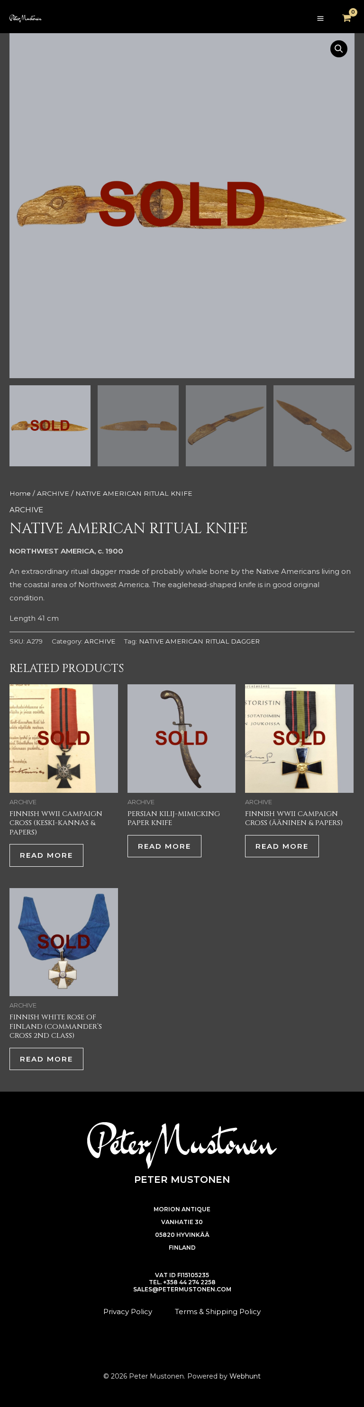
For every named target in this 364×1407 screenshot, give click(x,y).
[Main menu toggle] (320, 18)
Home (20, 493)
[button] (338, 48)
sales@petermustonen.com (182, 1289)
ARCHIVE (53, 493)
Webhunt (245, 1376)
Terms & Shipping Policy (218, 1311)
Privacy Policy (127, 1311)
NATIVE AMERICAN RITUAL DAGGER (199, 641)
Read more (46, 855)
